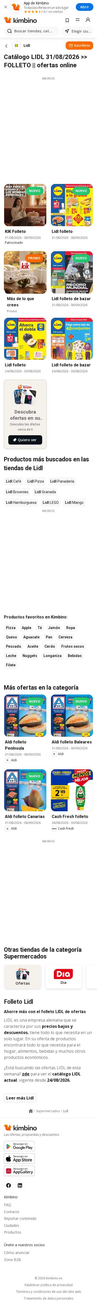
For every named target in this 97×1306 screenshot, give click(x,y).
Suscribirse (82, 45)
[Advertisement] (48, 129)
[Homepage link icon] (31, 1111)
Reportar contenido (20, 1218)
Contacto (11, 1211)
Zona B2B (12, 1259)
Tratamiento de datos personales (48, 1298)
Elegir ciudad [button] (81, 31)
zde (25, 1074)
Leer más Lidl (20, 1098)
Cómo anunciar (16, 1252)
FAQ (7, 1204)
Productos (12, 1232)
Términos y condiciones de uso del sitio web (48, 1292)
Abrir (84, 6)
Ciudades (11, 1225)
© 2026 (48, 1278)
